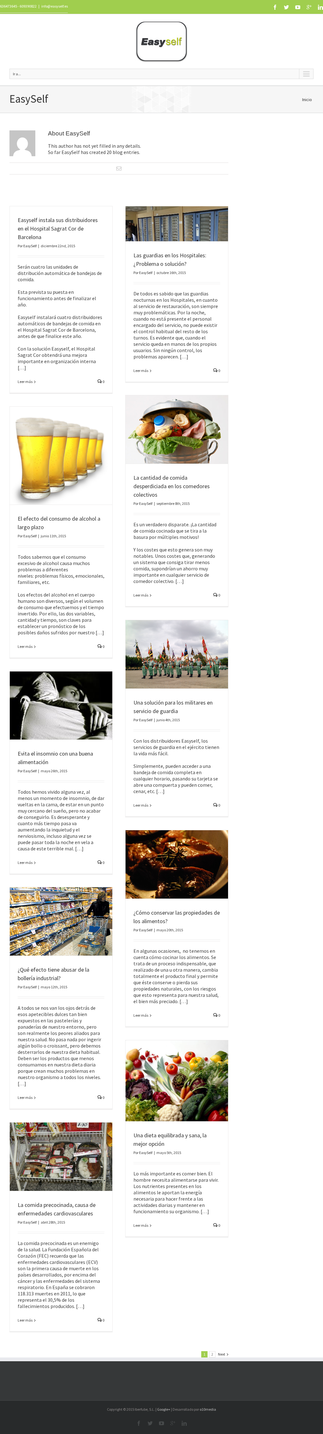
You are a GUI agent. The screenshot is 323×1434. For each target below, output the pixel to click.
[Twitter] (286, 7)
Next (221, 1354)
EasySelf (30, 245)
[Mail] (118, 168)
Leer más (25, 381)
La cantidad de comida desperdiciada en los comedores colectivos (171, 486)
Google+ (163, 1409)
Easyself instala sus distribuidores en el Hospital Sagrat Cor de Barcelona (58, 228)
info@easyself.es (54, 6)
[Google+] (309, 7)
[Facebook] (275, 7)
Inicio (307, 99)
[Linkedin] (320, 7)
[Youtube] (297, 7)
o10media (208, 1409)
